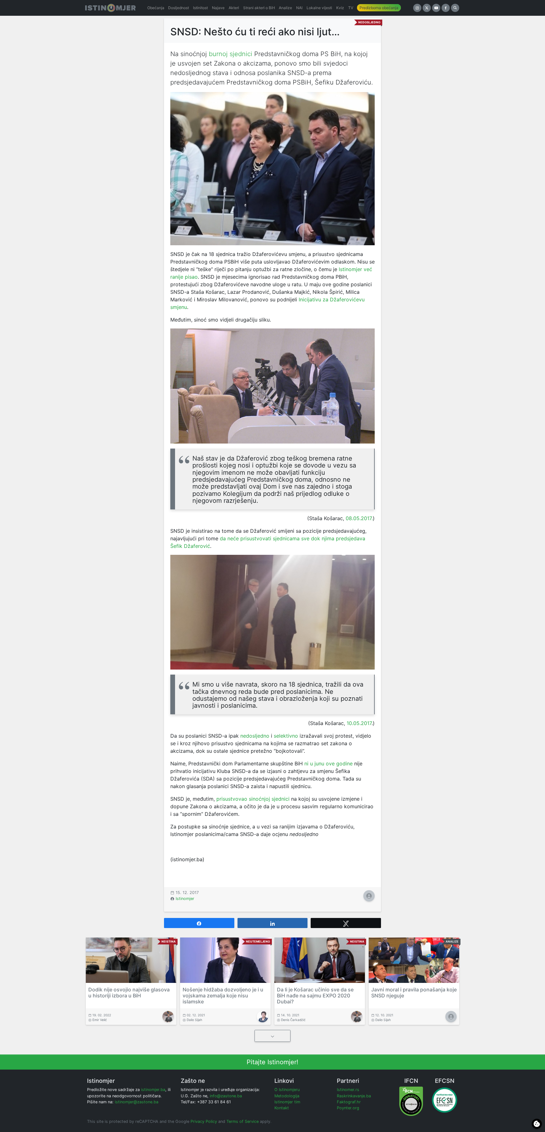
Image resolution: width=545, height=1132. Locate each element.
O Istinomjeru (287, 1089)
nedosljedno (254, 736)
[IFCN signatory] (411, 1101)
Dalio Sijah (194, 1020)
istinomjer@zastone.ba (136, 1102)
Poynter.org (348, 1108)
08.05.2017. (359, 518)
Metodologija (286, 1096)
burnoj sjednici (229, 54)
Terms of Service (242, 1121)
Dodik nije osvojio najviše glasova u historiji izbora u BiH (129, 992)
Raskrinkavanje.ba (354, 1096)
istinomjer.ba (153, 1089)
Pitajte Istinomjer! (272, 1062)
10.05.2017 (359, 723)
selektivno (286, 736)
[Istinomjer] (110, 8)
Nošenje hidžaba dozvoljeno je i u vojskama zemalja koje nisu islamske (223, 995)
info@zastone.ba (226, 1096)
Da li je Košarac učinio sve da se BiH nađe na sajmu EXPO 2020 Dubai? (315, 995)
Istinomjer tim (287, 1102)
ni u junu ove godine (328, 763)
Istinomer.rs (348, 1089)
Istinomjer (185, 898)
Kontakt (281, 1108)
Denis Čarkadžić (293, 1020)
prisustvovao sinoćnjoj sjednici (253, 799)
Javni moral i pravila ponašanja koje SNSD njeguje (414, 992)
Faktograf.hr (349, 1102)
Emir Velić (99, 1020)
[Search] (455, 8)
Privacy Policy (203, 1121)
